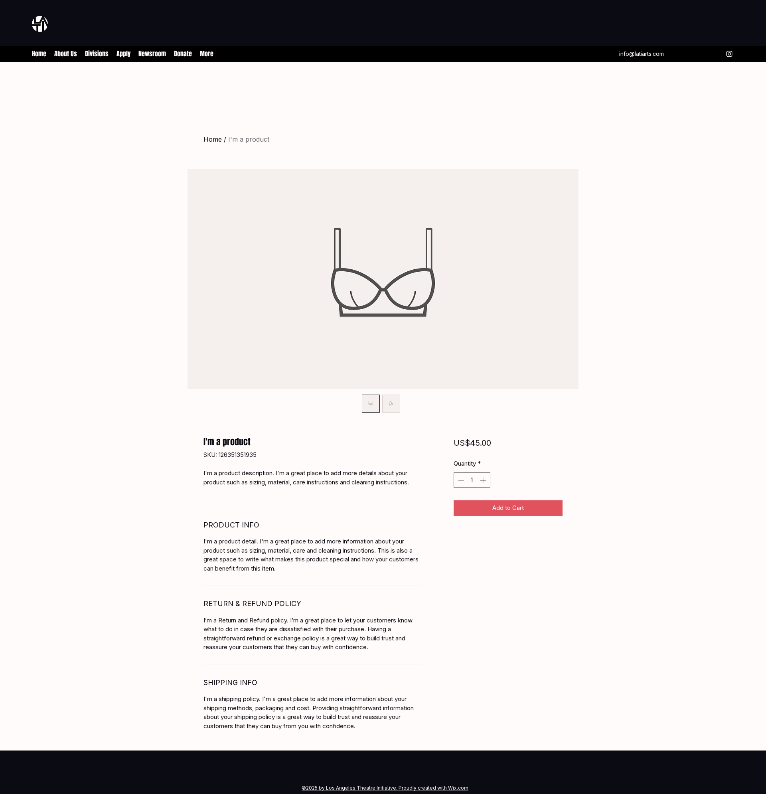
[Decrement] (460, 480)
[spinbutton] (471, 480)
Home (212, 139)
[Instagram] (729, 54)
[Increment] (483, 480)
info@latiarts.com (641, 53)
